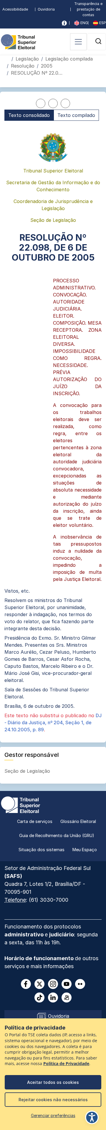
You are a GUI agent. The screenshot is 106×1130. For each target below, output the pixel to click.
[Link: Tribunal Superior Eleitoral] (20, 804)
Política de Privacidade (66, 1063)
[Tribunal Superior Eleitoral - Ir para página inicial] (18, 41)
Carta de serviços (34, 821)
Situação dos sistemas (41, 849)
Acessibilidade (15, 9)
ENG (83, 23)
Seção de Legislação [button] (28, 771)
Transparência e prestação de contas (88, 9)
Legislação (27, 59)
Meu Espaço (84, 849)
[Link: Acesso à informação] (64, 23)
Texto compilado (76, 115)
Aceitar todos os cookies (53, 1082)
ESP (102, 23)
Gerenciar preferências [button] (53, 1115)
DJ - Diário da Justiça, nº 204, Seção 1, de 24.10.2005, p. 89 (53, 722)
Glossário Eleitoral (78, 821)
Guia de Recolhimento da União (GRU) (56, 835)
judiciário (61, 934)
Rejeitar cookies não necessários (53, 1099)
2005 (46, 66)
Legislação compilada (69, 59)
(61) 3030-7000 (48, 900)
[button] (98, 41)
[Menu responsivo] (78, 41)
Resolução (22, 66)
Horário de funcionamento (39, 958)
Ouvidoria (46, 9)
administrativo (24, 934)
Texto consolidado (29, 115)
